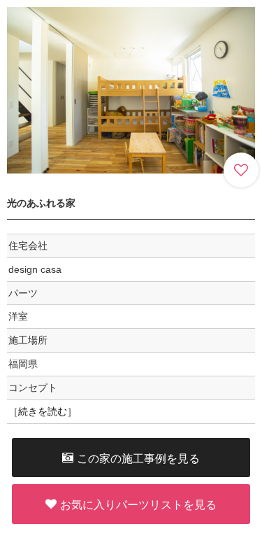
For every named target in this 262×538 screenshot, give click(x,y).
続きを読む (42, 411)
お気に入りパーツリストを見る (138, 504)
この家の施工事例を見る (138, 457)
